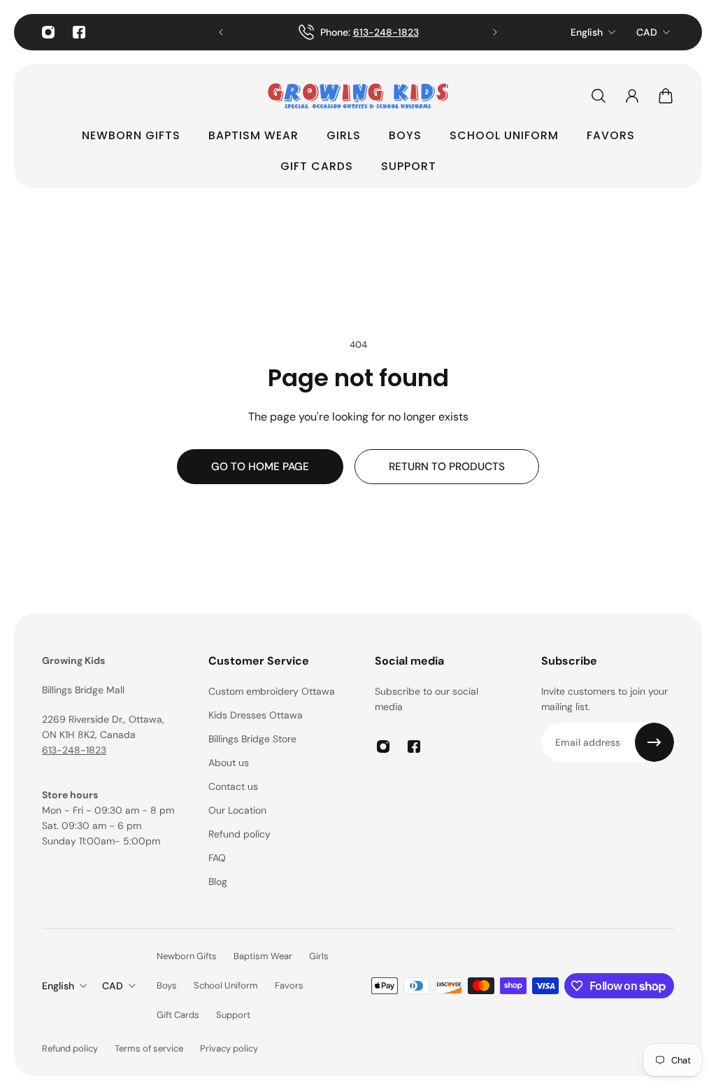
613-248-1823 (385, 32)
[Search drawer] (598, 95)
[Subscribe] (654, 742)
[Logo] (358, 95)
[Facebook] (79, 32)
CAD (646, 32)
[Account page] (632, 95)
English (587, 32)
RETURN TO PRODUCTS (447, 467)
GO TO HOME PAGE (260, 467)
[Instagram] (48, 32)
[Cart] (665, 95)
